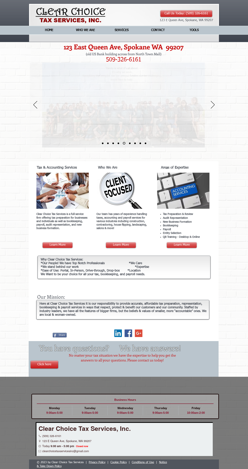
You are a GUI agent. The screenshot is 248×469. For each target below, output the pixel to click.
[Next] (213, 105)
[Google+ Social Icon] (138, 333)
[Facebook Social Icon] (128, 333)
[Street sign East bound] (113, 143)
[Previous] (35, 105)
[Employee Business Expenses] (130, 143)
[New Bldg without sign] (102, 143)
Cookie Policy (118, 462)
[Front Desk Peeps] (118, 143)
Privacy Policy (97, 462)
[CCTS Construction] (135, 143)
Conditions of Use (143, 462)
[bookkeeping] (140, 143)
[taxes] (145, 143)
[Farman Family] (124, 143)
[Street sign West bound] (108, 143)
